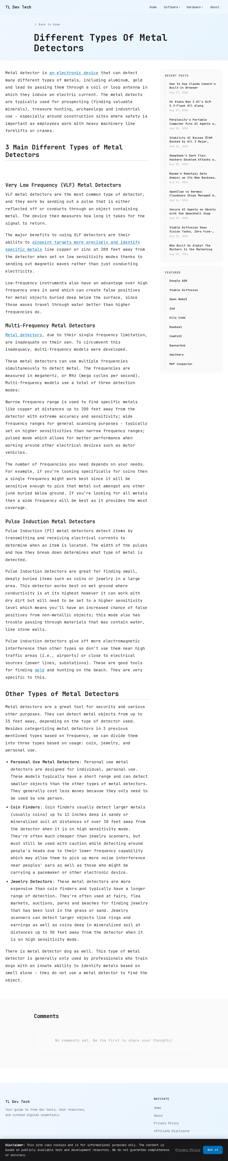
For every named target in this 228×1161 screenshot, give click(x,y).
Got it (213, 1150)
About (214, 7)
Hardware (195, 7)
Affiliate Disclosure (171, 1131)
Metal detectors (23, 334)
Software (172, 7)
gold (40, 669)
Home (153, 7)
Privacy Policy (166, 1123)
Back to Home (49, 24)
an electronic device (73, 72)
